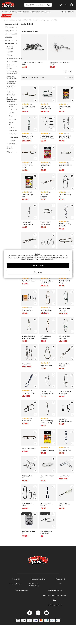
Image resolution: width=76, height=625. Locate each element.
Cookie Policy (49, 259)
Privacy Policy (33, 259)
